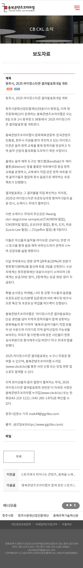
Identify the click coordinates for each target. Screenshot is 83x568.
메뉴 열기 (77, 7)
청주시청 (8, 516)
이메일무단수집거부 (46, 524)
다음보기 (71, 505)
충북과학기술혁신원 (65, 516)
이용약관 (67, 524)
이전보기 (67, 505)
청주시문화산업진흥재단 (33, 516)
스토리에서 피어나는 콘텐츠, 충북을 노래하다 (49, 474)
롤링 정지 (75, 505)
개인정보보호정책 (21, 524)
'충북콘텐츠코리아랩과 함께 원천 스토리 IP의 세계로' (49, 485)
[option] (8, 515)
